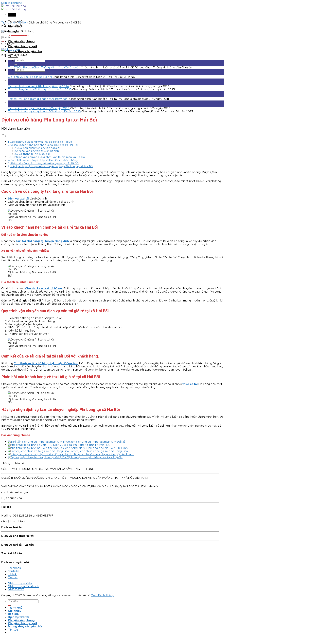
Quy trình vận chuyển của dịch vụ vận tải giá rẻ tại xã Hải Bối (47, 157)
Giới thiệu (14, 610)
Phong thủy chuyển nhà (25, 51)
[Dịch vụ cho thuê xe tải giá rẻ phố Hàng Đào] (39, 451)
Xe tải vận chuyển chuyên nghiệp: (39, 150)
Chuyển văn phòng (21, 41)
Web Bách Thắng (102, 595)
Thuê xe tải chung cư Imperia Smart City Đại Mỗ (94, 441)
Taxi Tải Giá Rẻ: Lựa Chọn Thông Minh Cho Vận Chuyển (44, 67)
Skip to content (11, 2)
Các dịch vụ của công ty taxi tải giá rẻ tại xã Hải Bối (41, 141)
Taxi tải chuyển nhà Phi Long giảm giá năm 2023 (40, 89)
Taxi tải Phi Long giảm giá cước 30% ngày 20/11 (38, 98)
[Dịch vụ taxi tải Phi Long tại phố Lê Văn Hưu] (30, 444)
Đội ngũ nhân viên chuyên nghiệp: (39, 147)
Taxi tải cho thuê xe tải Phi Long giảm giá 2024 (38, 86)
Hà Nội (22, 22)
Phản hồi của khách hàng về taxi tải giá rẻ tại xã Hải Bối (44, 163)
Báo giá (13, 614)
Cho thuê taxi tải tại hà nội (44, 288)
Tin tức (13, 629)
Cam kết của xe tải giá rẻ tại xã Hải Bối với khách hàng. (44, 160)
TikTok (12, 574)
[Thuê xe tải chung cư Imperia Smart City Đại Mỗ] (35, 441)
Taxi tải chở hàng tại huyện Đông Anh (42, 241)
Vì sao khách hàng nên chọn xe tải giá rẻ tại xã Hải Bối (44, 144)
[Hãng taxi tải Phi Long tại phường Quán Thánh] (40, 454)
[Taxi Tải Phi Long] (13, 7)
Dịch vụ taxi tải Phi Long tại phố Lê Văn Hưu (82, 444)
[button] (5, 136)
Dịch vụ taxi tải (18, 198)
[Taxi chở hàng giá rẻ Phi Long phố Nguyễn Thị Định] (33, 448)
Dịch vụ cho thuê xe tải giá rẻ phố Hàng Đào (99, 451)
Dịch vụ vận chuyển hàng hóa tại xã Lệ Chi (95, 457)
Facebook (14, 568)
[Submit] (16, 64)
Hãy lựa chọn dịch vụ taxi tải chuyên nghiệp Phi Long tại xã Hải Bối (51, 166)
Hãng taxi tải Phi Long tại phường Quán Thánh (103, 454)
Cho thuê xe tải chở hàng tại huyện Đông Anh (46, 363)
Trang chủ (8, 22)
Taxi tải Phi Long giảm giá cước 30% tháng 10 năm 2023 (44, 111)
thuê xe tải (190, 384)
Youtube (14, 571)
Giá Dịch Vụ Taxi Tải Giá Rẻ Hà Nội (30, 77)
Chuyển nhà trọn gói (22, 46)
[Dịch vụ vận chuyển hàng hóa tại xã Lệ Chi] (37, 457)
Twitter (13, 577)
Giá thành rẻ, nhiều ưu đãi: (34, 153)
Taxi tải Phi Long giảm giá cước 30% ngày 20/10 (39, 108)
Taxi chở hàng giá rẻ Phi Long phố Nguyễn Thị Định (93, 448)
